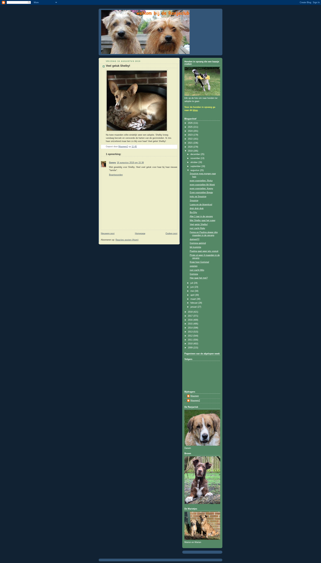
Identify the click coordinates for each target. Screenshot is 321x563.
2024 (190, 131)
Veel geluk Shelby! (199, 224)
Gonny (112, 162)
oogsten (193, 266)
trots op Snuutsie (198, 196)
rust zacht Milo (197, 270)
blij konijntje (195, 247)
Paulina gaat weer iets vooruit (204, 251)
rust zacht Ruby (197, 228)
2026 (190, 123)
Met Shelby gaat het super (202, 220)
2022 (190, 139)
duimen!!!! (194, 239)
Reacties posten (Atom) (127, 240)
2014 (190, 328)
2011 (190, 340)
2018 (190, 312)
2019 (190, 151)
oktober (194, 162)
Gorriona (194, 274)
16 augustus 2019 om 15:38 (130, 162)
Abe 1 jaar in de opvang (201, 216)
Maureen (194, 396)
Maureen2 (195, 400)
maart (193, 299)
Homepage (140, 233)
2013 (190, 332)
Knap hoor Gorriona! (199, 262)
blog (195, 110)
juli (192, 283)
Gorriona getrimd (198, 243)
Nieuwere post (108, 233)
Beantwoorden (116, 175)
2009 (190, 348)
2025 (190, 127)
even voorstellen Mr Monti (202, 185)
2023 (190, 135)
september (195, 166)
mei (192, 291)
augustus (195, 170)
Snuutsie (194, 200)
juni (192, 287)
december (195, 154)
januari (193, 307)
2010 (190, 344)
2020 (190, 147)
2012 (190, 336)
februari (194, 303)
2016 (190, 320)
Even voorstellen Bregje (201, 192)
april (192, 295)
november (195, 158)
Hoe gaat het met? (199, 278)
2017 (190, 316)
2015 (190, 324)
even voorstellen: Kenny (201, 188)
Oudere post (171, 233)
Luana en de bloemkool (201, 204)
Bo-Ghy (193, 212)
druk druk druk (197, 208)
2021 (190, 143)
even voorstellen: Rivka (201, 181)
